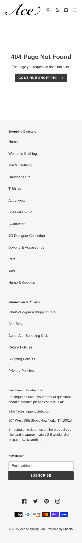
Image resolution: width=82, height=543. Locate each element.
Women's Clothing (22, 154)
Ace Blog (15, 324)
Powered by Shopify (60, 529)
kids (11, 271)
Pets (12, 259)
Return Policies (20, 347)
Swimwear (16, 224)
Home (13, 142)
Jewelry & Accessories (26, 247)
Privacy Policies (21, 371)
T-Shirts (14, 189)
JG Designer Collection (26, 236)
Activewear (17, 201)
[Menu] (74, 9)
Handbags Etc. (20, 177)
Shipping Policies (21, 359)
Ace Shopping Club (33, 529)
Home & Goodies (21, 283)
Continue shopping (38, 78)
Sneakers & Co (20, 212)
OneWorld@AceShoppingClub (32, 312)
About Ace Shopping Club (28, 336)
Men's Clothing (20, 165)
